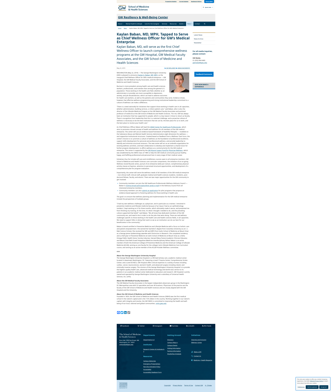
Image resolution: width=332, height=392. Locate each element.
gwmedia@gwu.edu (200, 63)
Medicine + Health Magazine (203, 360)
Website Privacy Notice (316, 381)
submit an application (150, 191)
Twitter (142, 326)
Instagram (158, 326)
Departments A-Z (149, 340)
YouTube (175, 326)
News (189, 24)
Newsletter (197, 43)
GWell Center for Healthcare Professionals (165, 127)
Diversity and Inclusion (198, 340)
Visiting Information (174, 348)
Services (164, 24)
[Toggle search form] (204, 24)
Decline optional (312, 387)
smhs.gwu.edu (161, 303)
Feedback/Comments (204, 74)
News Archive (198, 39)
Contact (197, 24)
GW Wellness (171, 68)
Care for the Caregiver (152, 24)
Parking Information (174, 351)
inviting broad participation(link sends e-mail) (142, 186)
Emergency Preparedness (151, 364)
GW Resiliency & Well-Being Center (143, 17)
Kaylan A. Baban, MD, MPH (148, 75)
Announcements (183, 68)
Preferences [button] (301, 387)
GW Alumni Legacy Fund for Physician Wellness (165, 150)
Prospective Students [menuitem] (170, 1)
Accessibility (147, 369)
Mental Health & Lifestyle (134, 24)
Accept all (324, 387)
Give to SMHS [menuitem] (209, 1)
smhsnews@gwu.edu (126, 345)
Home (119, 28)
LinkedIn (191, 326)
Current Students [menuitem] (183, 1)
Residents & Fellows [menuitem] (196, 1)
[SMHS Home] (134, 8)
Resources (173, 24)
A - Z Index (208, 385)
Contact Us (197, 356)
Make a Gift (197, 352)
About (120, 24)
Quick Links (208, 7)
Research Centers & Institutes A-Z (154, 350)
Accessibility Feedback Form (152, 372)
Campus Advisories (149, 361)
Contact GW (199, 385)
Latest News (198, 35)
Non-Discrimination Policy (151, 367)
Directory (170, 340)
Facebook (125, 326)
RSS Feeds (207, 326)
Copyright (167, 385)
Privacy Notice (177, 385)
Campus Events (172, 345)
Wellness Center (196, 343)
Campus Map (171, 343)
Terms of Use (188, 385)
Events (181, 24)
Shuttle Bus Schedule (174, 354)
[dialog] (313, 383)
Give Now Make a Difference (201, 86)
